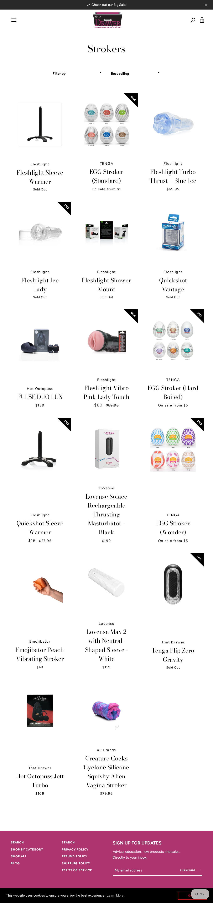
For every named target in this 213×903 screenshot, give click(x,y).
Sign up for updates (137, 843)
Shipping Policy (76, 863)
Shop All (19, 856)
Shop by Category (27, 849)
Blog (15, 863)
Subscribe (188, 870)
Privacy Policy (75, 849)
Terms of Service (77, 870)
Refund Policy (74, 856)
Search (17, 842)
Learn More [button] (115, 895)
